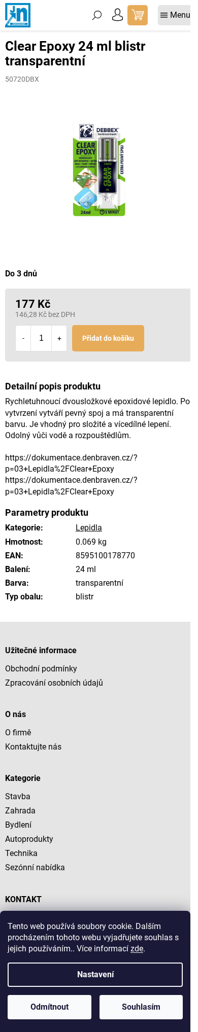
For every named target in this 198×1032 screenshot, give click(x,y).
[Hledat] (97, 15)
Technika (21, 853)
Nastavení (95, 974)
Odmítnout (49, 1007)
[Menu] (175, 15)
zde (136, 948)
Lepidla (89, 527)
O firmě (18, 732)
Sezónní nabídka (35, 867)
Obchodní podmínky (41, 668)
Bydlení (18, 825)
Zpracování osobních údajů (54, 683)
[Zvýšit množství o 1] (59, 338)
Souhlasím (141, 1007)
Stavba (17, 796)
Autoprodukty (29, 839)
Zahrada (20, 810)
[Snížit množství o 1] (23, 338)
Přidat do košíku (108, 338)
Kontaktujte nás (33, 747)
